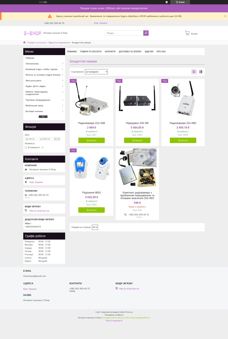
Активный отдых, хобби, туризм (41, 69)
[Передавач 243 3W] (137, 98)
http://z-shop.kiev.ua (39, 210)
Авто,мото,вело (33, 80)
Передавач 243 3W (137, 123)
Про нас (161, 51)
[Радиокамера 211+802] (183, 98)
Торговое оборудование (38, 100)
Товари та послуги (37, 42)
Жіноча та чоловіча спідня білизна (43, 75)
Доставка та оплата (130, 51)
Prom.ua (128, 312)
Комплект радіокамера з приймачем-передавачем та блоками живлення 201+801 (137, 195)
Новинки (72, 51)
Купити (92, 140)
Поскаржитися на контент (113, 318)
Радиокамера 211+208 (91, 123)
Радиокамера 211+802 (183, 123)
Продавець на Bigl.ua (114, 315)
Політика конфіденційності (138, 318)
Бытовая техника (34, 111)
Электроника (32, 63)
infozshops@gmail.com (34, 276)
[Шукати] (146, 33)
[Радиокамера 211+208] (91, 98)
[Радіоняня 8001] (91, 167)
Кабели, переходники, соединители (37, 92)
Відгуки (149, 51)
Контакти (110, 51)
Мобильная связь (34, 105)
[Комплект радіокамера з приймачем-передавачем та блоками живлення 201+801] (137, 167)
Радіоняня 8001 (91, 192)
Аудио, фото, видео (36, 86)
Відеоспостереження (59, 42)
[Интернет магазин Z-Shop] (32, 33)
